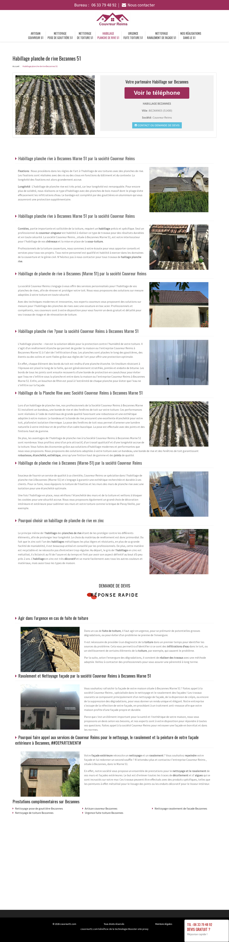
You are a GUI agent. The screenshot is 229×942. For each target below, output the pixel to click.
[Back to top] (219, 932)
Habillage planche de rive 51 (108, 35)
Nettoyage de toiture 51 (85, 35)
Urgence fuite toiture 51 (133, 35)
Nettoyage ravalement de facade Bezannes (181, 808)
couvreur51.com (68, 924)
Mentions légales (163, 924)
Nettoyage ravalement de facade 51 (161, 35)
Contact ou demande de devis (158, 125)
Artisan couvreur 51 (35, 35)
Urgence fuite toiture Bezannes (104, 813)
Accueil (16, 66)
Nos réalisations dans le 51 (190, 35)
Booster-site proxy (138, 929)
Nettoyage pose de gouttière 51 (60, 35)
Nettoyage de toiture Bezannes (34, 813)
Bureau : (95, 5)
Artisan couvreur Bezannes (101, 808)
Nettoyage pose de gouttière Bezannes (39, 808)
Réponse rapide (115, 595)
